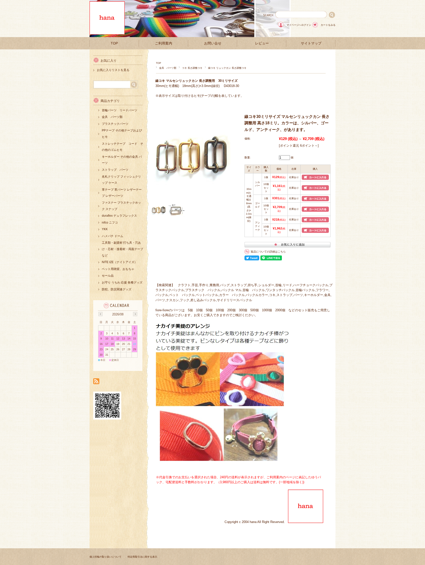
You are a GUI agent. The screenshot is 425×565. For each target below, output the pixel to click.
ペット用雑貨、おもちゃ (118, 269)
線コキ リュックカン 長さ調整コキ (227, 68)
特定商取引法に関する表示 (142, 556)
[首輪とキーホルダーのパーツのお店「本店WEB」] (107, 33)
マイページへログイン (299, 25)
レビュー (262, 43)
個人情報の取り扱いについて (105, 556)
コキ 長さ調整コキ (192, 68)
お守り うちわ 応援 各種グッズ (122, 282)
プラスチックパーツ (115, 124)
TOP (114, 43)
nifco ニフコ (110, 222)
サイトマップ (311, 43)
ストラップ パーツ (115, 169)
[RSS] (96, 382)
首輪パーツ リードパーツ (119, 110)
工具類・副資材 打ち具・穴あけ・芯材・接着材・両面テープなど (122, 249)
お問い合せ (212, 43)
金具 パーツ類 (167, 68)
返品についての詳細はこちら (268, 251)
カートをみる (328, 25)
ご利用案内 (163, 43)
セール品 (108, 275)
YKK (105, 229)
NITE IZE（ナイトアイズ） (119, 262)
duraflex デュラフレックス (119, 215)
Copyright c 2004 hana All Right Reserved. (256, 522)
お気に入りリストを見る (113, 70)
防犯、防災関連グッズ (116, 289)
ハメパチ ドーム (112, 236)
